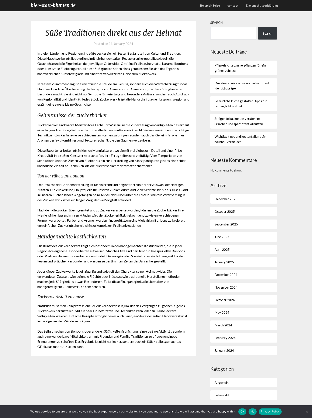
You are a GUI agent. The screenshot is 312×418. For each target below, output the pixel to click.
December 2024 (226, 274)
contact (233, 5)
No (253, 411)
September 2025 (226, 224)
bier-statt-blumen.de (53, 5)
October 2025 (225, 211)
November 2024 (226, 287)
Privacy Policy (270, 411)
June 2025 (222, 237)
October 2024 (225, 300)
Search (216, 22)
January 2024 (224, 350)
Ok (242, 411)
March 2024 (223, 325)
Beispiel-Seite (210, 5)
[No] (307, 411)
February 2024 (225, 338)
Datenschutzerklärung (262, 5)
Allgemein (222, 382)
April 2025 (222, 249)
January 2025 (224, 262)
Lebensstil (222, 395)
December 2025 (226, 199)
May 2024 (222, 312)
